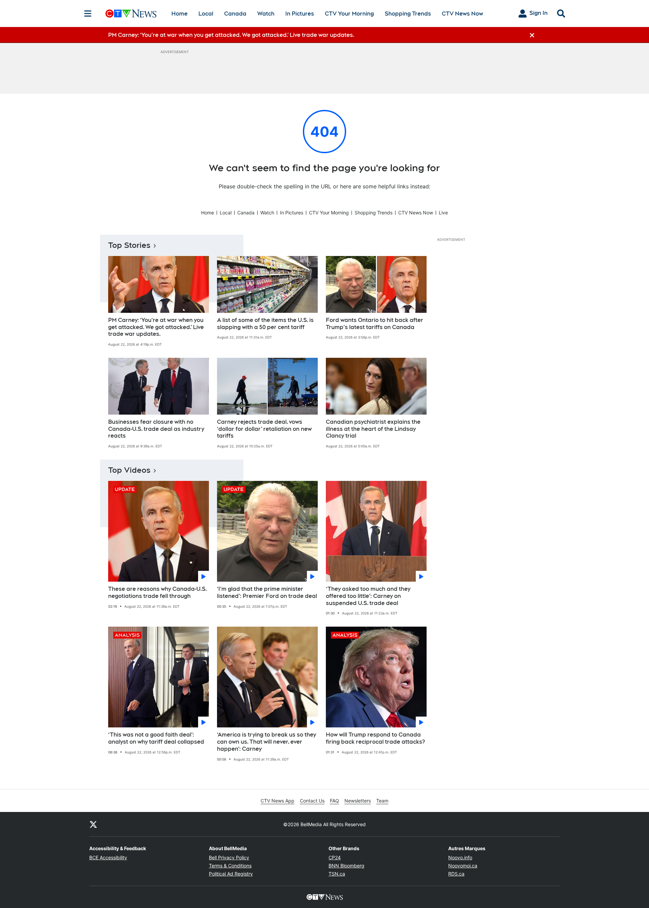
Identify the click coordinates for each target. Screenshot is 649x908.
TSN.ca (337, 874)
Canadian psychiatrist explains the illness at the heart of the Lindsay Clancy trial (373, 429)
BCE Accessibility (108, 857)
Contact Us (312, 801)
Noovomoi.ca (462, 865)
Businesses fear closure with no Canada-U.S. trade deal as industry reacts (156, 429)
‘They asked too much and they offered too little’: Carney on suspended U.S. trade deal (368, 596)
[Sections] (88, 13)
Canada (235, 13)
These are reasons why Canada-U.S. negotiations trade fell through (157, 592)
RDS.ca (456, 874)
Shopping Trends (408, 13)
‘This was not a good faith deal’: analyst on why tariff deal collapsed (156, 738)
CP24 (335, 857)
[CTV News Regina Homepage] (131, 13)
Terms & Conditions (230, 865)
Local (205, 13)
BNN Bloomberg (346, 865)
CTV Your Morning (349, 13)
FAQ (334, 801)
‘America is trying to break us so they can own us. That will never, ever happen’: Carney (266, 741)
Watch (265, 13)
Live (443, 212)
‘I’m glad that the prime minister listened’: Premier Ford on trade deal (267, 592)
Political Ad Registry (231, 874)
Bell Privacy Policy (229, 857)
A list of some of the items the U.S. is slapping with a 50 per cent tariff (265, 323)
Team (382, 801)
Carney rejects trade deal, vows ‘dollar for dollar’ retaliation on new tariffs (264, 429)
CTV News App (277, 801)
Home (179, 13)
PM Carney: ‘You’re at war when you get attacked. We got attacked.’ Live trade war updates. (156, 327)
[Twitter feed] (93, 824)
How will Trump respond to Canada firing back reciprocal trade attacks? (375, 738)
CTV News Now (462, 13)
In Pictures (299, 13)
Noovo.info (460, 857)
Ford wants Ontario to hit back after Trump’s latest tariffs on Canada (374, 323)
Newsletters (357, 801)
